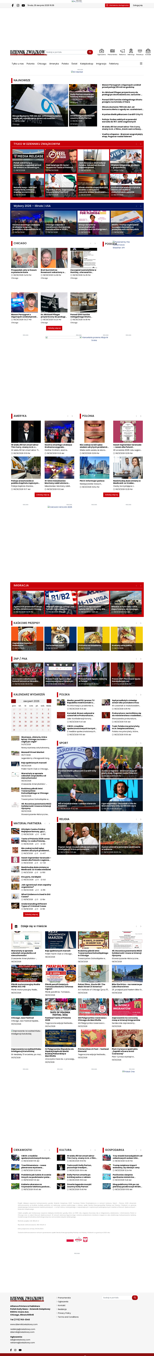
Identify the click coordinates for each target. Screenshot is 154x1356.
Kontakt (61, 1305)
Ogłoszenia (63, 1301)
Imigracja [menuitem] (101, 63)
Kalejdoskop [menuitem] (86, 63)
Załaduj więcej (54, 328)
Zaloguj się (138, 5)
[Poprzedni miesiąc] (13, 701)
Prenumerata (64, 1297)
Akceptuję (144, 1351)
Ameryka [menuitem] (54, 63)
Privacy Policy (64, 1313)
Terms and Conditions (68, 1317)
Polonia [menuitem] (30, 63)
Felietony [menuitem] (114, 63)
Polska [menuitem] (65, 63)
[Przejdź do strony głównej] (25, 52)
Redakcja (62, 1309)
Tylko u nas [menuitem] (18, 63)
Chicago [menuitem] (41, 63)
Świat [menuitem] (74, 63)
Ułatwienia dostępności (119, 5)
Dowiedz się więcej (127, 1352)
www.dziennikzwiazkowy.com (24, 1324)
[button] (141, 64)
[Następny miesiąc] (49, 701)
